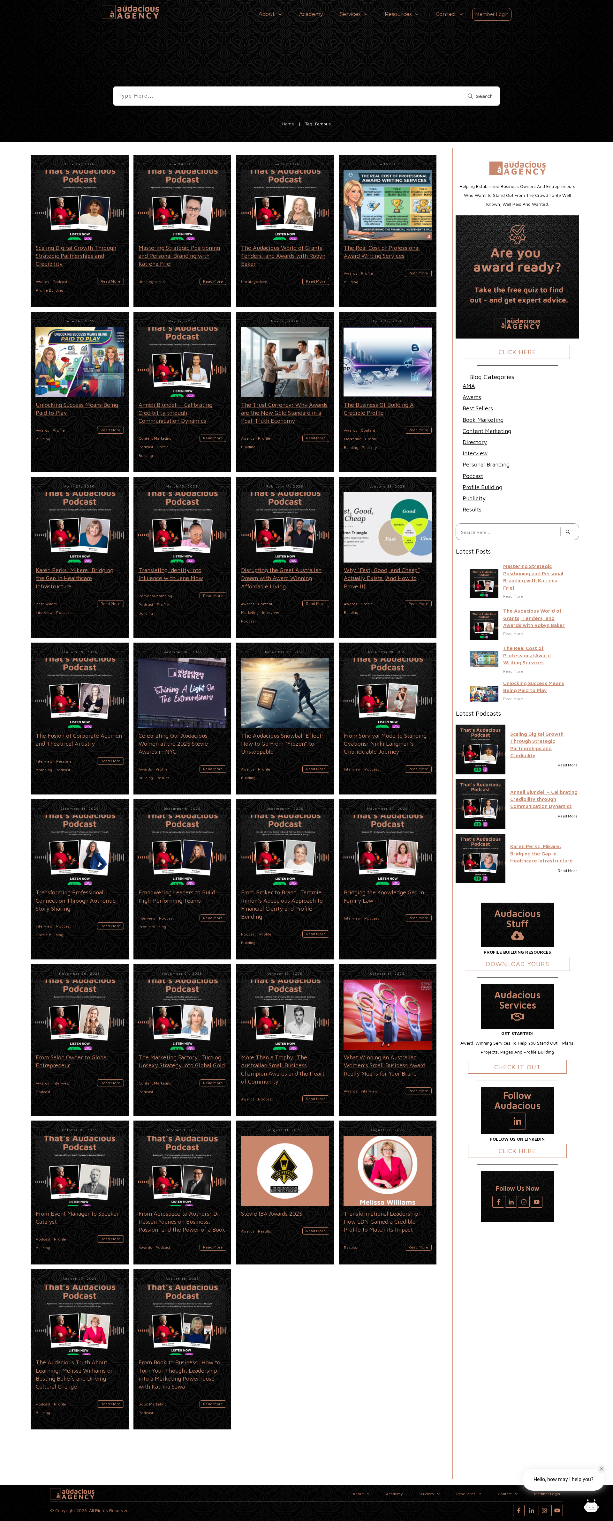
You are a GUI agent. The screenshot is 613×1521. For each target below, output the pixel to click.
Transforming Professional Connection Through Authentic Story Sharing (80, 879)
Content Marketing (487, 431)
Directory (475, 442)
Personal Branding (486, 464)
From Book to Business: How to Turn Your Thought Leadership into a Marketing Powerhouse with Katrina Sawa (182, 1349)
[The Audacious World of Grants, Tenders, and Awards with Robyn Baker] (484, 625)
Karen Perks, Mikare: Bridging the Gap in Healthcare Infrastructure (80, 557)
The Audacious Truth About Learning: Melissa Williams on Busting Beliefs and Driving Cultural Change (80, 1349)
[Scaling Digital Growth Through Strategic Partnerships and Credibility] (480, 749)
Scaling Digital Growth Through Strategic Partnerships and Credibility (80, 231)
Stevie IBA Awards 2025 (285, 1192)
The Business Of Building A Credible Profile (388, 392)
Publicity (474, 498)
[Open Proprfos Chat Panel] (591, 1506)
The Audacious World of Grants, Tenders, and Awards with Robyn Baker (285, 231)
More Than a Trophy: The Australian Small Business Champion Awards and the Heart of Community (285, 1040)
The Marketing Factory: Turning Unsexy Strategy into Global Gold (182, 1040)
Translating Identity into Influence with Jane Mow (182, 557)
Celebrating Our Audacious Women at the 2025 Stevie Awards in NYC (182, 719)
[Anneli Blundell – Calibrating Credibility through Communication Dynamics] (480, 804)
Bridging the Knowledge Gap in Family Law (388, 879)
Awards (472, 397)
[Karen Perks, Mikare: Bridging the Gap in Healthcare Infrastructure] (480, 859)
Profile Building (482, 487)
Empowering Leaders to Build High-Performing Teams (182, 879)
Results (472, 509)
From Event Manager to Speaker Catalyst (80, 1192)
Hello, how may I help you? (564, 1479)
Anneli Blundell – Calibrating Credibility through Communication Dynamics (182, 392)
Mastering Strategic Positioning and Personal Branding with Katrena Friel (182, 231)
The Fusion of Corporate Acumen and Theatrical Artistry (80, 719)
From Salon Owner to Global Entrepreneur (80, 1040)
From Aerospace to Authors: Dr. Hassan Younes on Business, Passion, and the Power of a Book (182, 1192)
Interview (475, 453)
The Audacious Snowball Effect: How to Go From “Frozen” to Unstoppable (285, 719)
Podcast (473, 476)
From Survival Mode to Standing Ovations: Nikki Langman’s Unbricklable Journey (388, 719)
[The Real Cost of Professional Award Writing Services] (484, 659)
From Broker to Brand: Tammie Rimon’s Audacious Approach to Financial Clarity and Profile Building (285, 879)
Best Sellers (478, 408)
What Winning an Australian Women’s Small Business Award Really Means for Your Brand (388, 1040)
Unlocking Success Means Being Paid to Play (80, 392)
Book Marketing (483, 419)
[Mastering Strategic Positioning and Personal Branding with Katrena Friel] (484, 583)
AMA (469, 386)
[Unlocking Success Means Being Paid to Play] (484, 694)
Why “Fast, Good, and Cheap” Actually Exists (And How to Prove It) (388, 557)
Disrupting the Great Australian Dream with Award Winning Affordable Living (285, 557)
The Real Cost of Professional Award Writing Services (388, 231)
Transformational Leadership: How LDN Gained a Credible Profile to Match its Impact (388, 1192)
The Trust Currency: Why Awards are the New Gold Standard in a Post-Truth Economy (285, 392)
